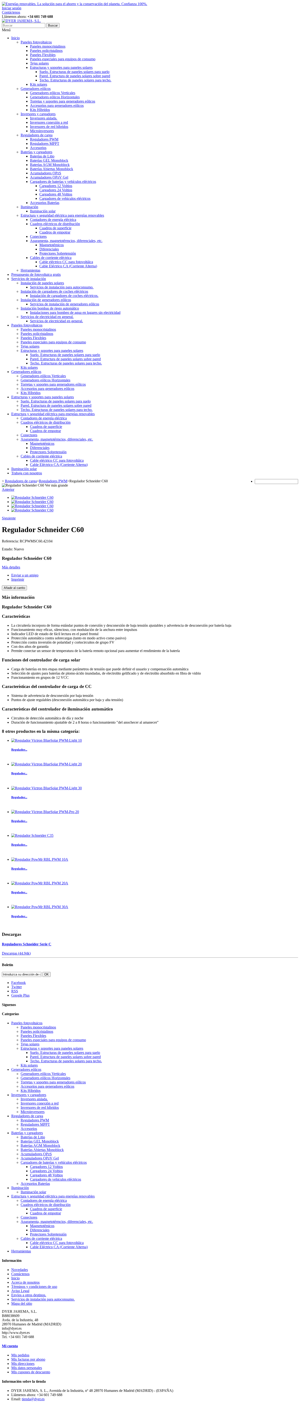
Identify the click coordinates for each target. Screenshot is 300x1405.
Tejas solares (39, 63)
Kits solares (38, 84)
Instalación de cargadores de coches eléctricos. (64, 296)
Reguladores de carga (36, 135)
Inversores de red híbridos (49, 127)
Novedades (19, 1270)
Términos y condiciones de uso (34, 1287)
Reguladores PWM (44, 139)
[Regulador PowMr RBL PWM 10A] (39, 859)
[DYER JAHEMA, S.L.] (21, 21)
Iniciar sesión (11, 8)
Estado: (8, 549)
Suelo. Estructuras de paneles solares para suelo (74, 72)
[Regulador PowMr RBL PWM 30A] (39, 907)
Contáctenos (11, 12)
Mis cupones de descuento (30, 1372)
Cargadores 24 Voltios (55, 190)
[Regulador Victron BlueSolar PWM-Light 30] (46, 788)
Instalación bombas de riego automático (50, 308)
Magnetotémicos (51, 245)
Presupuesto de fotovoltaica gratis (36, 274)
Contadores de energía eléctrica (53, 220)
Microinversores (42, 131)
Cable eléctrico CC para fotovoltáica (66, 262)
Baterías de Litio (42, 156)
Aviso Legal (20, 1291)
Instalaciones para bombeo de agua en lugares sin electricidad (75, 313)
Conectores (38, 236)
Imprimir (17, 579)
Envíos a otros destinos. (28, 1295)
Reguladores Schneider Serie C (26, 944)
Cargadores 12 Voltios (55, 186)
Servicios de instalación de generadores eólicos (64, 304)
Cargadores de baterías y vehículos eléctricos (63, 182)
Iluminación (29, 207)
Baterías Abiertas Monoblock (51, 169)
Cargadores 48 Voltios (55, 194)
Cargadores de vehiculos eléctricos (64, 198)
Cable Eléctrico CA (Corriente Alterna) (68, 266)
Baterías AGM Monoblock (50, 165)
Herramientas (30, 270)
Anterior (8, 489)
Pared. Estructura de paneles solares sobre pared (74, 76)
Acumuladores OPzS (45, 173)
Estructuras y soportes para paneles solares (61, 67)
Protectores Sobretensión (57, 253)
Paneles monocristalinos (47, 46)
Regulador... (19, 749)
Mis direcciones (22, 1364)
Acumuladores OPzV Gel (49, 177)
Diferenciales (49, 249)
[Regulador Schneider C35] (32, 835)
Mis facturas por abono (28, 1359)
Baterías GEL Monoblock (49, 160)
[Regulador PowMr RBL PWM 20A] (39, 883)
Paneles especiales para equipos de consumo (62, 59)
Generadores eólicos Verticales (52, 93)
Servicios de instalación (28, 279)
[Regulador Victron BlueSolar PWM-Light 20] (46, 764)
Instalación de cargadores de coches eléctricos (54, 291)
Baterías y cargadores (36, 152)
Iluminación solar (43, 211)
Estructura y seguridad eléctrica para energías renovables (62, 215)
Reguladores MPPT (44, 144)
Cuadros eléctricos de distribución (55, 224)
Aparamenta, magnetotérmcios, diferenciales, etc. (66, 241)
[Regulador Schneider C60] (32, 497)
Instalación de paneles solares (42, 283)
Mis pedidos (20, 1355)
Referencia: (11, 541)
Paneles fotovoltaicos (36, 42)
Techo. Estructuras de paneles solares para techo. (75, 80)
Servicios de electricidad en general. (47, 317)
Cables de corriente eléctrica (50, 258)
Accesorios (38, 148)
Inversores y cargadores (38, 114)
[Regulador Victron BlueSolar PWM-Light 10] (46, 740)
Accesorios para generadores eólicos (57, 105)
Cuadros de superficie (55, 228)
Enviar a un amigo (24, 575)
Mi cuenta (10, 1346)
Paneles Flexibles (43, 55)
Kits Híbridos (40, 110)
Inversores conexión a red (49, 122)
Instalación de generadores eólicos (46, 300)
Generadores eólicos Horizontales (55, 97)
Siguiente (9, 518)
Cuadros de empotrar (54, 232)
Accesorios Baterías (44, 203)
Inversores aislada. (43, 118)
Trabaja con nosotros (26, 473)
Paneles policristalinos (46, 51)
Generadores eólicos (36, 89)
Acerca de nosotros (25, 1282)
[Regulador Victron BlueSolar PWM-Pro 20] (45, 812)
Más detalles (11, 567)
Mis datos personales (26, 1368)
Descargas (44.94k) (16, 953)
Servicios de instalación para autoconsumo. (62, 287)
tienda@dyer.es (33, 1399)
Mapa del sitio (21, 1303)
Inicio (15, 38)
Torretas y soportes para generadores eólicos (62, 101)
